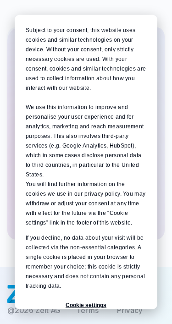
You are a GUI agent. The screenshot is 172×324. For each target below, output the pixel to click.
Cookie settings (86, 305)
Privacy (129, 310)
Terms (87, 310)
